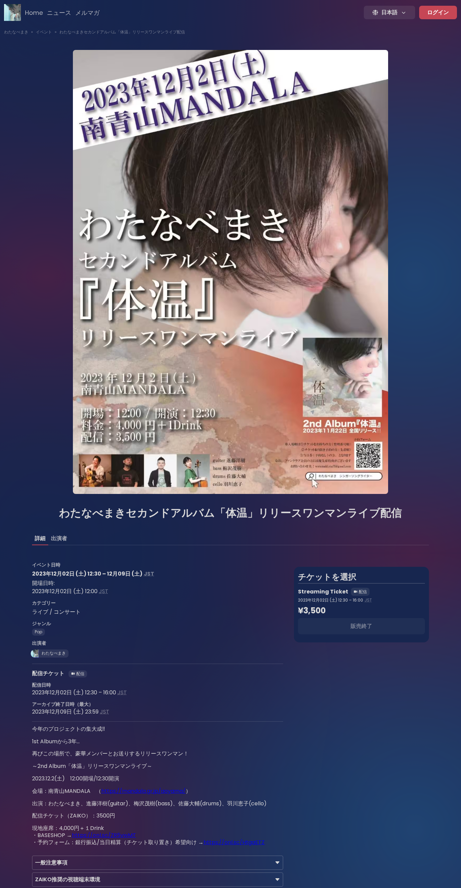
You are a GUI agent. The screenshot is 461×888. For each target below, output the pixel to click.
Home (34, 12)
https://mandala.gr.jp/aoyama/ (143, 791)
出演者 (59, 538)
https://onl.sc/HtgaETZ (234, 842)
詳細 (40, 538)
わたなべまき (16, 32)
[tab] (40, 538)
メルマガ (87, 12)
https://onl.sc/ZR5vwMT (104, 835)
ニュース (59, 12)
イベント (44, 32)
